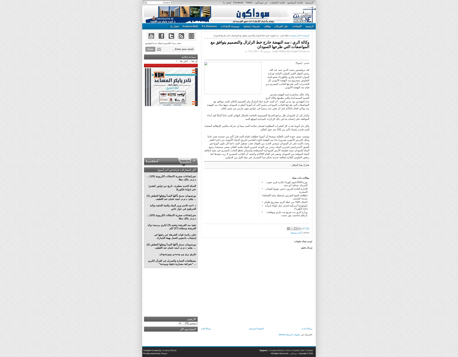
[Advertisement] (231, 197)
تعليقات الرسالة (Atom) (289, 334)
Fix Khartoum (209, 26)
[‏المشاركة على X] (292, 228)
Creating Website (276, 350)
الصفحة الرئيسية (256, 328)
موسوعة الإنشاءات (230, 26)
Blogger (164, 353)
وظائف (267, 26)
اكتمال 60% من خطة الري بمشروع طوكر (286, 202)
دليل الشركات (281, 26)
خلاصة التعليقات (277, 2)
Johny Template (292, 350)
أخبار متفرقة (296, 35)
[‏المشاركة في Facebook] (288, 228)
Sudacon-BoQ (190, 26)
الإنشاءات (297, 26)
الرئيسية (309, 2)
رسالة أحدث (306, 328)
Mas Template (307, 350)
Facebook (238, 2)
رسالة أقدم (206, 328)
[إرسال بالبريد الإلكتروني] (299, 228)
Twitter (249, 2)
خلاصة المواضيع (295, 2)
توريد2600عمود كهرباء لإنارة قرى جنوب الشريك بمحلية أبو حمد (287, 183)
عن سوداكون (261, 2)
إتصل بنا (227, 2)
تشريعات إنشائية (251, 26)
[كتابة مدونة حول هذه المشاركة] (295, 228)
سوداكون (293, 353)
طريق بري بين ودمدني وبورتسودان (177, 254)
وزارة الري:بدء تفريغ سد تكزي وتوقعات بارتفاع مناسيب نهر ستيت (287, 213)
